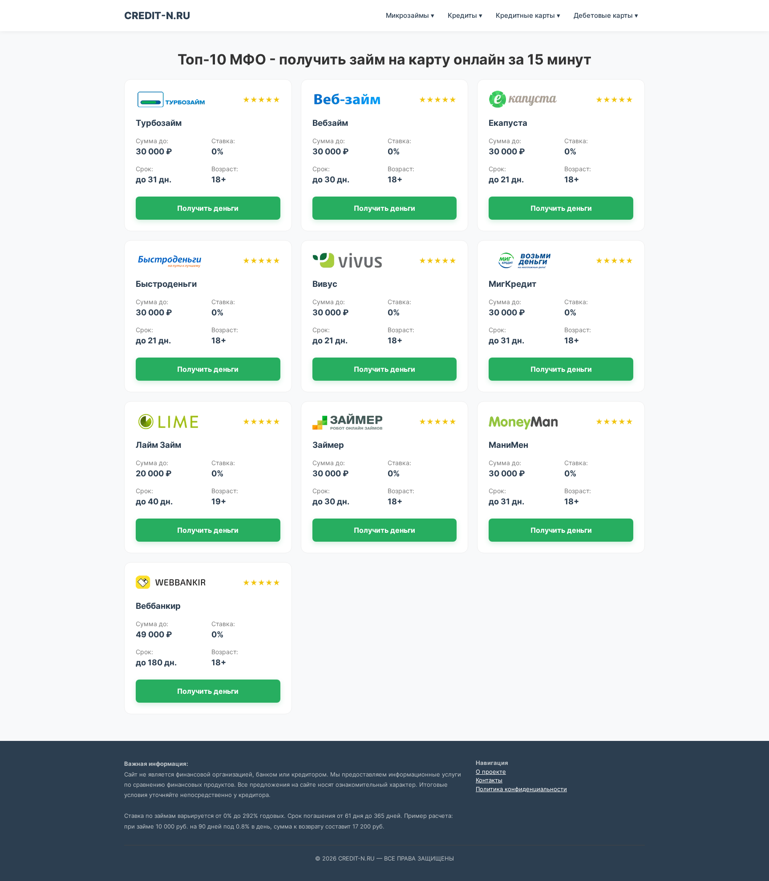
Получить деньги (208, 208)
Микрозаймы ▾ (410, 15)
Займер (328, 445)
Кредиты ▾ (465, 15)
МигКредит (512, 284)
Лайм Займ (158, 445)
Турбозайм (159, 123)
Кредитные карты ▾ (528, 15)
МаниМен (508, 445)
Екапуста (508, 123)
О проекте (491, 771)
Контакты (489, 780)
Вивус (324, 284)
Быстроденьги (166, 284)
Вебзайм (330, 123)
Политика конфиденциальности (521, 788)
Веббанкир (158, 606)
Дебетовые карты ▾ (606, 15)
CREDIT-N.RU (157, 15)
